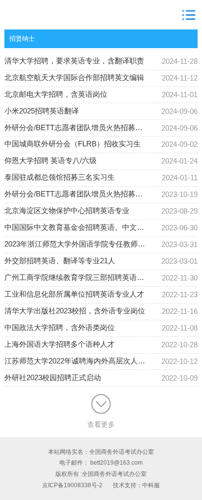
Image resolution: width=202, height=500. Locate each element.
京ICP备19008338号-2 (72, 485)
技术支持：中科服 (136, 485)
